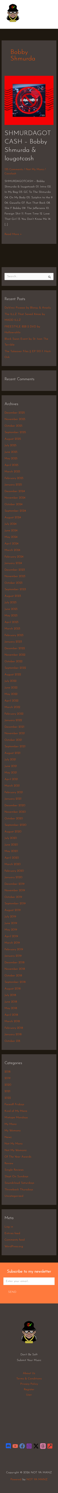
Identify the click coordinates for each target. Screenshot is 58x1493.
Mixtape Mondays (16, 1117)
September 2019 (15, 903)
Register (29, 1389)
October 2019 (13, 897)
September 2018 (15, 982)
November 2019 (15, 890)
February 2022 (14, 713)
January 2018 (13, 1034)
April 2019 (11, 936)
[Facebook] (22, 1446)
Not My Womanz (15, 1150)
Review (9, 1163)
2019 (7, 1078)
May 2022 (11, 694)
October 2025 (13, 426)
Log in (9, 1226)
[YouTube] (15, 1446)
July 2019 (10, 916)
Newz (8, 1137)
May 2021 (11, 772)
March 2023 (12, 628)
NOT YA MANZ (13, 23)
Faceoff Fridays (14, 1104)
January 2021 (13, 798)
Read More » (13, 234)
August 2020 (13, 831)
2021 (7, 1091)
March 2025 (12, 471)
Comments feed (15, 1239)
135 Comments (14, 169)
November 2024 (15, 497)
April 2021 (11, 779)
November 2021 (15, 733)
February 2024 (14, 556)
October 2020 (14, 818)
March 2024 (12, 550)
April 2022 (11, 700)
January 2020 (13, 877)
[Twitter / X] (36, 1446)
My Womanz (12, 1130)
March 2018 (12, 1021)
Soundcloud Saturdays (19, 1183)
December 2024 (15, 491)
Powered (15, 1479)
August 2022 (13, 674)
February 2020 (14, 871)
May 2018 (11, 1008)
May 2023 (11, 615)
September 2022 (15, 668)
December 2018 (14, 962)
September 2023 (15, 589)
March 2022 (12, 707)
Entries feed (12, 1233)
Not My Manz (35, 169)
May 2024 (11, 537)
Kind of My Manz (16, 1111)
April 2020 (12, 857)
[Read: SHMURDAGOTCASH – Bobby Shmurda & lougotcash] (29, 100)
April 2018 (11, 1015)
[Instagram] (29, 1446)
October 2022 (13, 661)
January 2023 (13, 641)
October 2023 (13, 583)
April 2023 (11, 622)
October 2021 (13, 740)
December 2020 (15, 805)
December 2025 (15, 412)
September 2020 (15, 825)
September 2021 (15, 746)
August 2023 (13, 596)
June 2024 (11, 530)
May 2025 (11, 458)
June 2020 (11, 844)
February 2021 (14, 792)
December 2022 (15, 648)
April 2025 (11, 465)
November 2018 (15, 969)
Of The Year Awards (18, 1156)
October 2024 (13, 504)
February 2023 (14, 635)
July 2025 (10, 445)
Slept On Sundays (16, 1176)
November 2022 (15, 655)
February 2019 (14, 949)
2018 (7, 1071)
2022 (8, 1098)
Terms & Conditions (29, 1378)
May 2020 (11, 851)
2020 (8, 1085)
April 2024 (11, 543)
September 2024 (15, 511)
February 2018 (14, 1028)
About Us (29, 1373)
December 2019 (14, 884)
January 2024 (13, 563)
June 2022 (11, 687)
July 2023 (10, 602)
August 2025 (13, 439)
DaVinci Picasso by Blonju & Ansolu (28, 307)
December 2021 (14, 727)
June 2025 (11, 452)
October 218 (12, 1041)
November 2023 (15, 576)
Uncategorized (14, 1196)
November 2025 (15, 419)
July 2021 (10, 759)
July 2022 (10, 681)
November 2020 (15, 812)
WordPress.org (14, 1246)
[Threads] (43, 1446)
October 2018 (13, 975)
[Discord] (8, 1446)
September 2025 (15, 432)
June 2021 (11, 766)
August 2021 (12, 753)
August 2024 (13, 517)
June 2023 (11, 609)
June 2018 (11, 1001)
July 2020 (11, 838)
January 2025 (13, 484)
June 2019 (11, 923)
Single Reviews (14, 1170)
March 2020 (13, 864)
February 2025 (14, 478)
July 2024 (10, 524)
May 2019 (11, 929)
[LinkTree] (50, 1446)
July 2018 (10, 995)
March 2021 (12, 785)
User (29, 1394)
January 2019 (13, 956)
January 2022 (13, 720)
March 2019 (12, 942)
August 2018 (13, 988)
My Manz (10, 1124)
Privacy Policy (29, 1384)
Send (12, 1292)
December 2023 (15, 570)
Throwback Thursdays (19, 1189)
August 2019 (13, 910)
